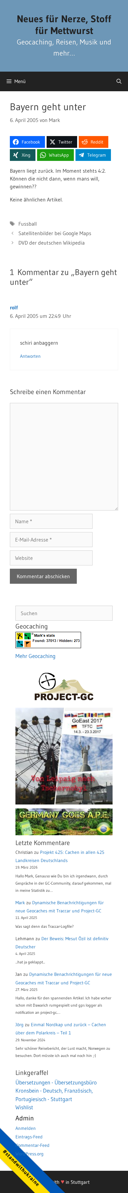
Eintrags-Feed (29, 1137)
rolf (14, 307)
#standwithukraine (21, 1167)
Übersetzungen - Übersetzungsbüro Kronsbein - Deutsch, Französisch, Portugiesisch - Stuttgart (56, 1090)
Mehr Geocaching (35, 655)
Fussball (27, 223)
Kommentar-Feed (32, 1145)
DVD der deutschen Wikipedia (51, 242)
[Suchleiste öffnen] (119, 81)
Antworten (30, 356)
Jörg (19, 1025)
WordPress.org (29, 1154)
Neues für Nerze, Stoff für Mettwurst (64, 25)
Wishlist (24, 1107)
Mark (20, 903)
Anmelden (25, 1128)
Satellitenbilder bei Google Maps (54, 233)
